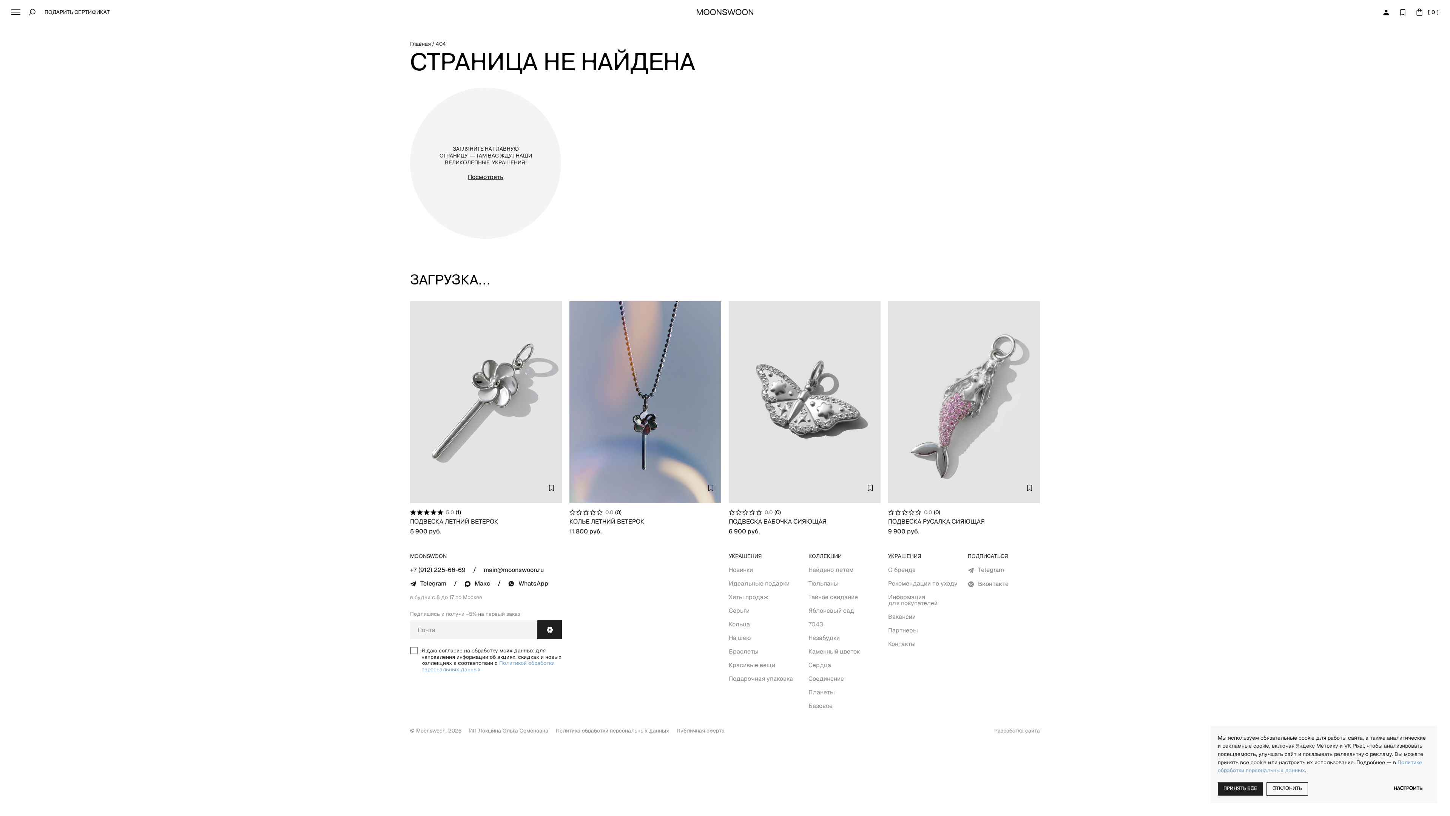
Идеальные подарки (759, 583)
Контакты (902, 644)
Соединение (826, 679)
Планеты (821, 692)
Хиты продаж (749, 597)
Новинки (741, 570)
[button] (15, 12)
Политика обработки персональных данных (612, 730)
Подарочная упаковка (761, 679)
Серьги (739, 611)
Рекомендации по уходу (923, 583)
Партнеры (903, 630)
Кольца (739, 624)
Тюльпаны (823, 583)
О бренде (902, 570)
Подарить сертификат (77, 12)
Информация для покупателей (913, 600)
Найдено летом (830, 570)
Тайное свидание (833, 597)
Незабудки (824, 638)
